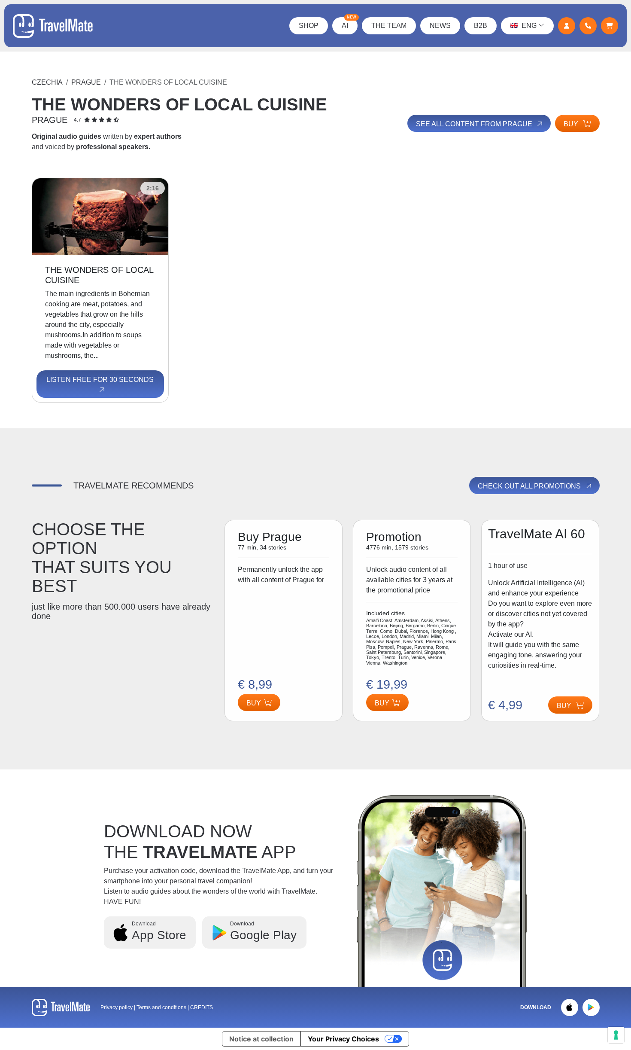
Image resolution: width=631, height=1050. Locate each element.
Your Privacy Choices (343, 1039)
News (440, 25)
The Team (389, 25)
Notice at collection (261, 1039)
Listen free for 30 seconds (100, 379)
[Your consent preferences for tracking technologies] (616, 1035)
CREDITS (201, 1007)
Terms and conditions (162, 1007)
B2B (480, 25)
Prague (86, 82)
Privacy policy (116, 1007)
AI (349, 23)
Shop (309, 25)
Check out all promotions (530, 486)
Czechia (47, 82)
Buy (572, 124)
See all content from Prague (475, 124)
